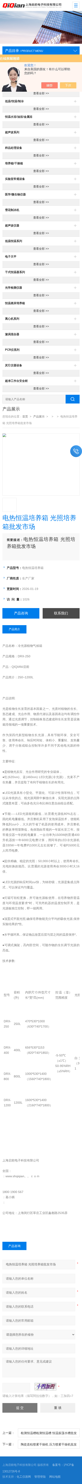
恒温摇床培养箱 (15, 303)
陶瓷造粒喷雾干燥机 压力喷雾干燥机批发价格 (49, 1446)
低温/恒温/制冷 (14, 101)
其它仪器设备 (13, 365)
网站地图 (55, 1476)
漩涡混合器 (12, 334)
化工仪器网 (24, 1476)
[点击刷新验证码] (45, 1386)
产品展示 (39, 416)
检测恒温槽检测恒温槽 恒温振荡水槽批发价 (49, 1434)
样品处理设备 (13, 147)
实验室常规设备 (15, 179)
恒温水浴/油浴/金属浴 (18, 116)
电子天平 (10, 256)
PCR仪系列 (12, 349)
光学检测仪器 (13, 287)
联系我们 (61, 613)
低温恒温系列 (13, 241)
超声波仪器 (12, 225)
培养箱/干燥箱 (14, 163)
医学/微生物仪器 (15, 194)
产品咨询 (21, 613)
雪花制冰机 (12, 210)
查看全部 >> (41, 93)
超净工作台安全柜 (16, 380)
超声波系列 (12, 132)
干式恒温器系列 (15, 272)
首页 (25, 416)
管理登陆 (40, 1476)
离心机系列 (12, 318)
